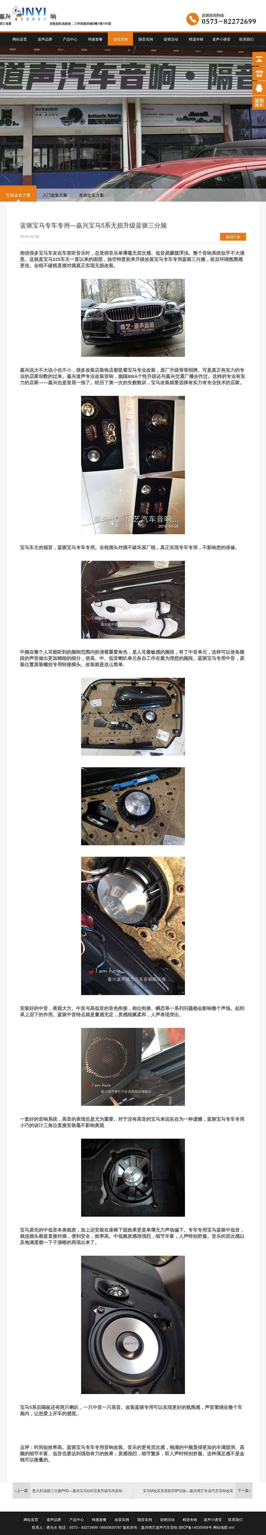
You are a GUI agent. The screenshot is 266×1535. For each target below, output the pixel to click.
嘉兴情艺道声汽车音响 (159, 1527)
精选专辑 (196, 39)
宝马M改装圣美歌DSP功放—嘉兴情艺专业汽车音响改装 (188, 1490)
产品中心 (70, 39)
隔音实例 (145, 39)
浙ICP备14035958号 (195, 1527)
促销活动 (171, 39)
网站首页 (19, 39)
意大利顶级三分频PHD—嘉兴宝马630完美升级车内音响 (77, 1490)
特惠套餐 (95, 39)
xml (231, 1527)
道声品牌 (45, 39)
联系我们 (246, 39)
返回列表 (233, 236)
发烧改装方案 (91, 195)
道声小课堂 (221, 39)
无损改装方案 (18, 195)
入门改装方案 (54, 195)
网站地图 (220, 1527)
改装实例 (120, 39)
